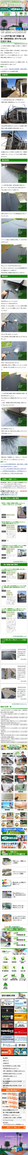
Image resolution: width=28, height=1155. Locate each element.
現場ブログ (9, 31)
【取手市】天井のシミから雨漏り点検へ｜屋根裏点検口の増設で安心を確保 (14, 711)
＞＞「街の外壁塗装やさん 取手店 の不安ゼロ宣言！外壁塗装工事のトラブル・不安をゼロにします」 (13, 487)
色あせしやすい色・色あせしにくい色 (18, 906)
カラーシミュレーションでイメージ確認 (19, 872)
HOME (2, 31)
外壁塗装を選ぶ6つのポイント (11, 1068)
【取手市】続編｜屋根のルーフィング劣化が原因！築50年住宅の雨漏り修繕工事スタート (14, 721)
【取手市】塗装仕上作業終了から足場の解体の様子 (14, 742)
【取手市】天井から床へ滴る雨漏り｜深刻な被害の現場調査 (14, 725)
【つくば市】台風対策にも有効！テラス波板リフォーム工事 (14, 714)
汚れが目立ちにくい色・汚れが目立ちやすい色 (19, 895)
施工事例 (5, 1058)
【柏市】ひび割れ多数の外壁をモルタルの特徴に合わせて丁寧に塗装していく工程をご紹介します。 (21, 674)
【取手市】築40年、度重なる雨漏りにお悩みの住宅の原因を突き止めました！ (14, 739)
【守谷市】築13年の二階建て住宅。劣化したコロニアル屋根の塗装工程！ (21, 693)
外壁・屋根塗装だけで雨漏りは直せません (14, 1071)
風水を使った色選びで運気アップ (19, 883)
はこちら (9, 494)
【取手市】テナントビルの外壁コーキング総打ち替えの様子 (14, 728)
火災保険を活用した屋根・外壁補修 (12, 1117)
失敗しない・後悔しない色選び (19, 862)
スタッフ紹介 (6, 1078)
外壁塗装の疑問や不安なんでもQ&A (12, 1073)
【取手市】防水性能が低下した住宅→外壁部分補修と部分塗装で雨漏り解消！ (14, 736)
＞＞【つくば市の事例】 (14, 471)
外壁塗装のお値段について (10, 1076)
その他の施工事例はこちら (20, 561)
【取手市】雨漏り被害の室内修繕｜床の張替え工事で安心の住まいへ (14, 718)
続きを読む (24, 659)
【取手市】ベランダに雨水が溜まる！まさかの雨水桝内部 (14, 732)
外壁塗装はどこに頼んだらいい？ (11, 1115)
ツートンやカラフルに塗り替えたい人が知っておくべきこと (19, 918)
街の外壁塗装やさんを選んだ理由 (11, 1065)
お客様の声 (6, 1063)
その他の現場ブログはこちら (19, 704)
